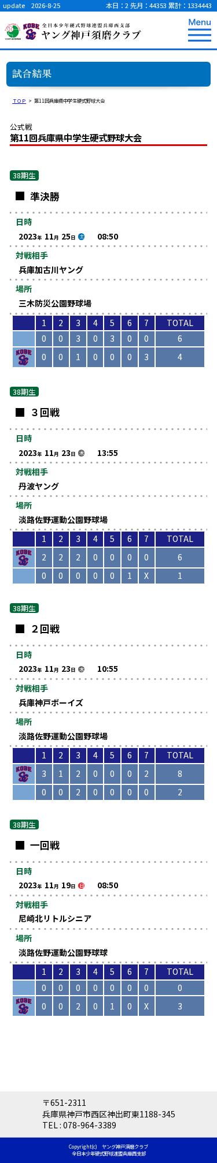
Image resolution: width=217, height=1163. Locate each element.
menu (199, 30)
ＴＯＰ (19, 100)
